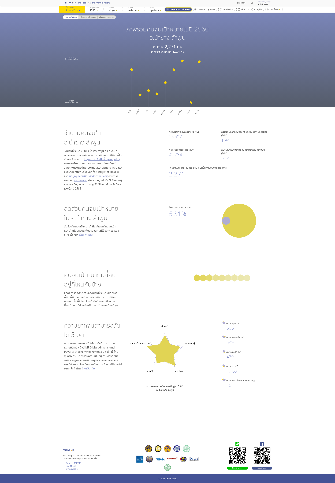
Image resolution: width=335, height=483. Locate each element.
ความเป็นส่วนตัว (72, 468)
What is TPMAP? (73, 463)
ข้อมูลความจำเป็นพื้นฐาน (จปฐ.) (102, 159)
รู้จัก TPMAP (241, 3)
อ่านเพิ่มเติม (80, 180)
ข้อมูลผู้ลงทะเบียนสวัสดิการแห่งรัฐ (88, 176)
